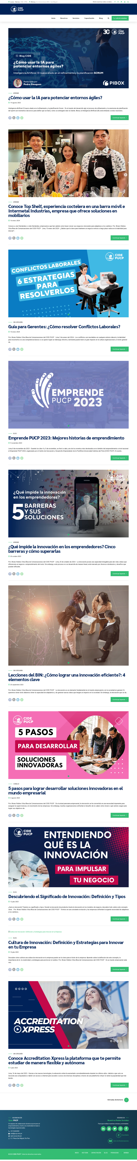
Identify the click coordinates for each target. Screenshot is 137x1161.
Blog (101, 18)
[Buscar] (108, 18)
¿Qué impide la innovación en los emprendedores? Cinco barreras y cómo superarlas (61, 548)
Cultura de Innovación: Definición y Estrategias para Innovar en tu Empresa (66, 944)
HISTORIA (85, 1153)
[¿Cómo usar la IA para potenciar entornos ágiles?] (68, 58)
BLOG (106, 1153)
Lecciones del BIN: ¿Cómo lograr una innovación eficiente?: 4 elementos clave (66, 677)
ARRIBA (126, 1153)
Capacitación (89, 18)
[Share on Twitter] (14, 117)
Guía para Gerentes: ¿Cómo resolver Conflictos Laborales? (64, 326)
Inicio (53, 18)
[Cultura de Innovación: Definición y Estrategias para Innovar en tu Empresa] (68, 932)
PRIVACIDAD (115, 1153)
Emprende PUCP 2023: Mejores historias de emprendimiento (66, 438)
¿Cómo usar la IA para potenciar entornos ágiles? (55, 97)
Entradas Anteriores (115, 1100)
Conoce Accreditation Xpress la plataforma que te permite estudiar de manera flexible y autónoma (64, 1060)
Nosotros (64, 18)
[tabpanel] (68, 163)
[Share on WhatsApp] (21, 117)
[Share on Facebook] (10, 117)
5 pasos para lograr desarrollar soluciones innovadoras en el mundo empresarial (65, 790)
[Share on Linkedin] (17, 117)
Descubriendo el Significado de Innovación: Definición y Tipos (66, 896)
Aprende (16, 93)
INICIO (77, 1153)
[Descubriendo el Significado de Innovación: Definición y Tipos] (68, 857)
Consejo (16, 784)
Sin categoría (18, 322)
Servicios (76, 18)
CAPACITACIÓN (96, 1153)
